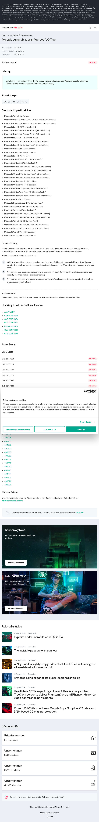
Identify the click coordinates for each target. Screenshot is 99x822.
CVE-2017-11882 (11, 330)
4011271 (7, 470)
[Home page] (12, 27)
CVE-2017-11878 (11, 326)
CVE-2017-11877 (11, 323)
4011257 (7, 463)
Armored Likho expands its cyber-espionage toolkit (47, 677)
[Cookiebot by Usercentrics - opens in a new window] (85, 391)
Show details (85, 422)
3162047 (7, 448)
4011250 (7, 456)
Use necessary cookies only (18, 429)
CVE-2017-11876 (11, 319)
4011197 (7, 474)
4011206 (7, 438)
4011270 (7, 467)
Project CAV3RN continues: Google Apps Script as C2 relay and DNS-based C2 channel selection (54, 710)
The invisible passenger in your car (35, 650)
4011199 (7, 459)
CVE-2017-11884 (11, 333)
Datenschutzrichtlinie (49, 813)
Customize (48, 429)
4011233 (7, 452)
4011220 (7, 445)
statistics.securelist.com (12, 501)
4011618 (7, 477)
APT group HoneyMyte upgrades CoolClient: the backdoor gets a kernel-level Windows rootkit (54, 665)
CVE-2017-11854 (11, 315)
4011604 (7, 485)
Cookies (49, 817)
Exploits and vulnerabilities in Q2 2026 (38, 637)
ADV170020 (9, 312)
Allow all (81, 429)
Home (4, 35)
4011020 (7, 481)
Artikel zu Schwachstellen (21, 35)
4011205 (7, 441)
